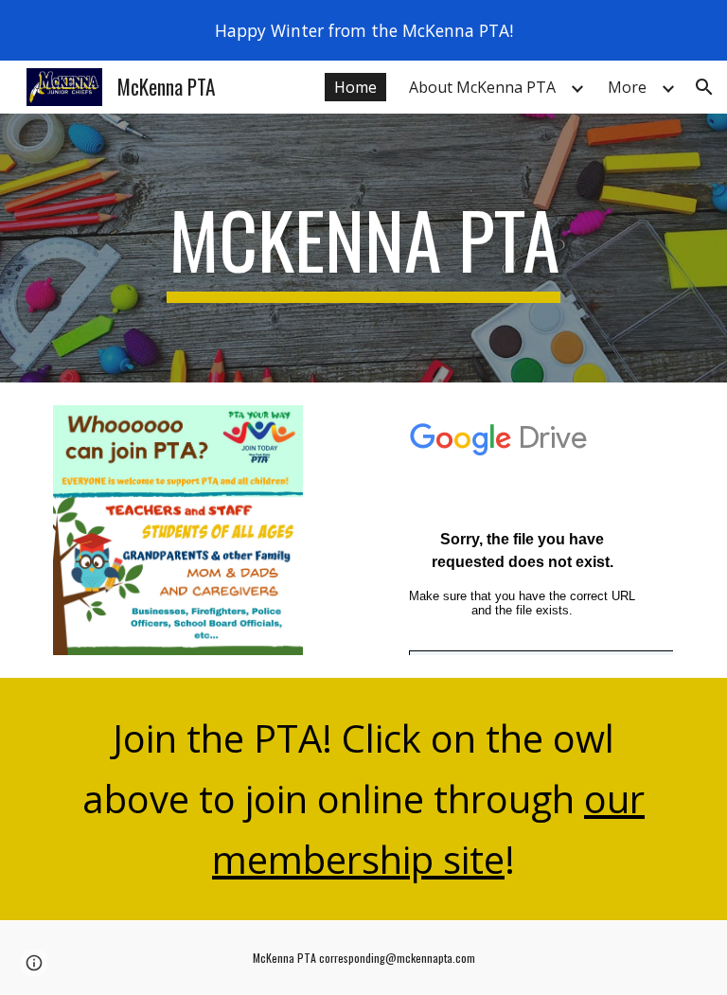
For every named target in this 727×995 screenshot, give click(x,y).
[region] (363, 30)
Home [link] (355, 87)
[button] (704, 87)
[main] (363, 248)
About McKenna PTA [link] (482, 87)
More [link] (627, 87)
